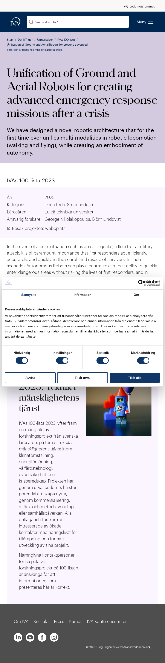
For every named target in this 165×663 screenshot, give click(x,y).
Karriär (75, 621)
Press (59, 621)
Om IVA (21, 621)
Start (10, 39)
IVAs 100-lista (66, 39)
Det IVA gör (25, 39)
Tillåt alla (134, 378)
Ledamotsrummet (142, 6)
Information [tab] (82, 294)
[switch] (62, 360)
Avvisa (30, 378)
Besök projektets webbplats (38, 228)
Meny (142, 21)
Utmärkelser (45, 39)
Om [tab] (136, 294)
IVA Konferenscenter (107, 621)
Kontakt (41, 621)
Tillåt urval (82, 378)
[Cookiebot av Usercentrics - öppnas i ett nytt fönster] (141, 283)
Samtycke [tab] (28, 294)
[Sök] (31, 22)
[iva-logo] (15, 21)
